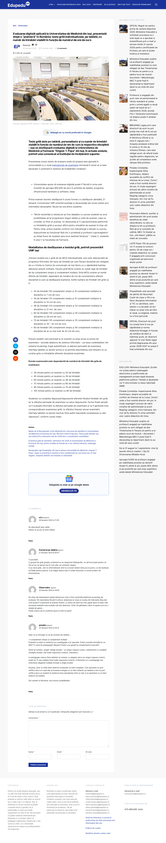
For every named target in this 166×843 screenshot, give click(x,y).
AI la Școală (110, 4)
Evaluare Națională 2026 (69, 4)
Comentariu (34, 718)
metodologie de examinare (65, 165)
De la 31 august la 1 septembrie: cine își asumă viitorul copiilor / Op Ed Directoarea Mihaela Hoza (138, 451)
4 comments (62, 48)
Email (60, 752)
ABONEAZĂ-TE (69, 491)
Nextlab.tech (124, 4)
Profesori (97, 4)
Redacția (26, 45)
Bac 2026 (87, 4)
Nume (32, 752)
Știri (51, 4)
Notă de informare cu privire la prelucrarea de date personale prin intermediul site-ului (100, 820)
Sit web (89, 752)
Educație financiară (141, 4)
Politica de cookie (93, 828)
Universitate (22, 26)
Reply (31, 541)
